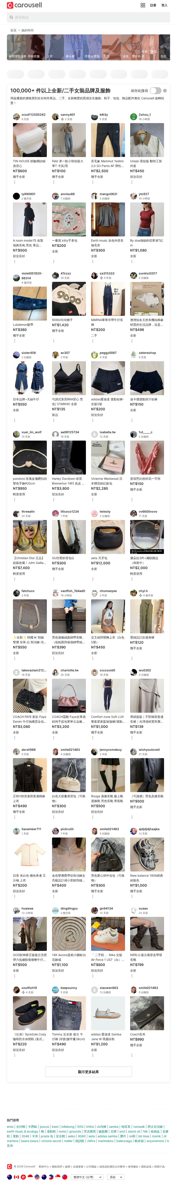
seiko (71, 1136)
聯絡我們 (57, 1166)
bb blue (143, 1136)
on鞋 (132, 1136)
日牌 (114, 1131)
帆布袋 (139, 1141)
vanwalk (139, 1126)
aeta (91, 1136)
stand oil (134, 1131)
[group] (88, 47)
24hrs (91, 1141)
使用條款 (133, 1166)
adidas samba (107, 1136)
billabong (68, 1126)
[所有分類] (143, 5)
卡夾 (35, 1136)
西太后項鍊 (155, 1126)
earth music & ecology (22, 1131)
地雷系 (125, 1126)
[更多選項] (14, 182)
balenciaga (124, 1141)
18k (145, 1131)
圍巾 (123, 1136)
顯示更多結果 (88, 1072)
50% (80, 1126)
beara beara (29, 1141)
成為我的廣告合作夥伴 (112, 1166)
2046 (25, 1136)
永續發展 (78, 1166)
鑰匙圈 (103, 1131)
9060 (82, 1136)
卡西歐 (32, 1126)
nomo (62, 1131)
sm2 (122, 1131)
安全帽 (60, 1136)
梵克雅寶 (90, 1131)
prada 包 (47, 1136)
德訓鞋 (79, 1141)
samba (114, 1126)
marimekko (106, 1141)
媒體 (67, 1166)
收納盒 (155, 1131)
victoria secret (51, 1141)
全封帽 (20, 1126)
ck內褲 (101, 1126)
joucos (44, 1126)
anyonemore (155, 1141)
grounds (75, 1131)
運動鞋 (51, 1131)
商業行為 (159, 1166)
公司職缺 (91, 1166)
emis (10, 1126)
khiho (90, 1126)
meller (68, 1141)
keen (55, 1126)
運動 (16, 1136)
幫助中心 (44, 1166)
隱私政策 (146, 1166)
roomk (156, 1136)
